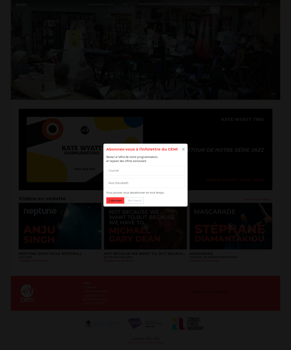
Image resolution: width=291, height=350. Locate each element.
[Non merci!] (183, 149)
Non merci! (134, 200)
